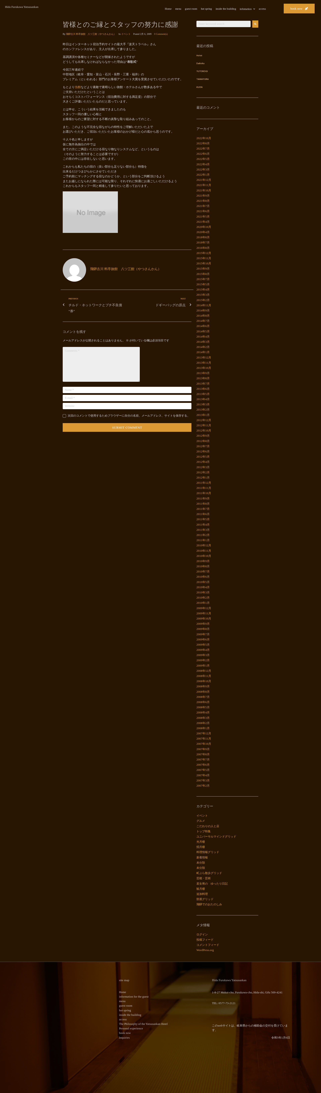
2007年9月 (203, 749)
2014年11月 (203, 305)
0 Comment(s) (161, 34)
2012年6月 (203, 451)
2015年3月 (203, 294)
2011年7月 (203, 509)
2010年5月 (203, 582)
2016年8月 (203, 247)
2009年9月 (203, 623)
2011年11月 (203, 488)
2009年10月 (203, 618)
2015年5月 (203, 284)
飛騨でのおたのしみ (209, 904)
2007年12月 (203, 733)
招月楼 (200, 847)
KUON (199, 87)
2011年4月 (203, 524)
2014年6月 (203, 326)
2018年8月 (203, 237)
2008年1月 (203, 728)
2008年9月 (203, 686)
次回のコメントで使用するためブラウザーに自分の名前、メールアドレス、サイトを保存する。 (129, 415)
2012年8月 (203, 441)
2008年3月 (203, 717)
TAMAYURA (202, 79)
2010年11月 (203, 550)
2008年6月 (203, 702)
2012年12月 (203, 420)
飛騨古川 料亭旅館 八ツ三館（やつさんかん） (91, 34)
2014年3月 (203, 341)
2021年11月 (203, 185)
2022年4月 (203, 164)
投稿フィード (204, 939)
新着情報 (202, 857)
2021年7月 (203, 206)
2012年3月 (203, 467)
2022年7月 (203, 148)
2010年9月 (203, 561)
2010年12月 (203, 545)
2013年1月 (203, 415)
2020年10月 (203, 227)
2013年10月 (203, 368)
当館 (78, 87)
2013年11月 (203, 362)
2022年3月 (203, 169)
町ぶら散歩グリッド (209, 873)
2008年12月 (203, 670)
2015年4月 (203, 289)
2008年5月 (203, 707)
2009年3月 (203, 655)
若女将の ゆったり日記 (212, 883)
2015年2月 (203, 300)
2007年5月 (203, 770)
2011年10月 (203, 493)
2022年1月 (203, 174)
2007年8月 (203, 754)
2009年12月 (203, 608)
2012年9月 (203, 435)
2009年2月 (203, 660)
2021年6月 (203, 211)
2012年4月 (203, 461)
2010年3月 (203, 592)
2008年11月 (203, 676)
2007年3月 (203, 780)
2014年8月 (203, 315)
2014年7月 (203, 320)
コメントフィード (207, 944)
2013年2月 (203, 409)
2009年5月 (203, 644)
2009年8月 (203, 629)
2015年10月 (203, 263)
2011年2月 (203, 535)
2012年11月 (203, 425)
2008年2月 (203, 723)
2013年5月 (203, 394)
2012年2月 (203, 472)
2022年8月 (203, 143)
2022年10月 (203, 138)
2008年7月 (203, 697)
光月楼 (200, 841)
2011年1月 (203, 540)
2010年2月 (203, 597)
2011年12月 (203, 482)
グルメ (200, 820)
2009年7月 (203, 634)
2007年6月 (203, 764)
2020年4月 (203, 232)
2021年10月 (203, 190)
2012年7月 (203, 446)
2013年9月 (203, 373)
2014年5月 (203, 331)
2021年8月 (203, 200)
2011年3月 (203, 529)
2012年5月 (203, 456)
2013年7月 (203, 383)
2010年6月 (203, 576)
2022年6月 (203, 153)
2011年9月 (203, 498)
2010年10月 (203, 556)
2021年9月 (203, 195)
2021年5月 (203, 216)
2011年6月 (203, 514)
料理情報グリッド (207, 852)
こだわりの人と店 (207, 826)
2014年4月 (203, 336)
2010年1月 (203, 602)
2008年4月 (203, 712)
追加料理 (202, 894)
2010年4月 (203, 587)
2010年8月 (203, 566)
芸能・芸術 (203, 878)
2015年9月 (203, 268)
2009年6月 (203, 639)
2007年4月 (203, 775)
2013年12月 (203, 357)
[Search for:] (223, 24)
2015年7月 (203, 279)
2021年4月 (203, 221)
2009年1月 (203, 665)
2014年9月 (203, 310)
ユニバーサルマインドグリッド (216, 836)
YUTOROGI (202, 71)
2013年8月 (203, 378)
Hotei (199, 56)
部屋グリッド (204, 899)
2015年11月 (203, 258)
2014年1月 (203, 352)
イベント (126, 34)
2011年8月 (203, 503)
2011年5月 (203, 519)
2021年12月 (203, 179)
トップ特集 (203, 831)
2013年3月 (203, 404)
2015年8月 (203, 274)
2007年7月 (203, 759)
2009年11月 (203, 613)
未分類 (200, 862)
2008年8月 (203, 691)
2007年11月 (203, 738)
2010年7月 (203, 571)
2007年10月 (203, 743)
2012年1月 (203, 477)
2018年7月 (203, 242)
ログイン (202, 934)
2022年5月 (203, 159)
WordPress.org (205, 950)
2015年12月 (203, 253)
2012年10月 (203, 430)
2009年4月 (203, 649)
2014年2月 (203, 347)
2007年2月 (203, 785)
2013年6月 (203, 388)
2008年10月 (203, 681)
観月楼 (200, 888)
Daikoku (200, 63)
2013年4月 (203, 399)
